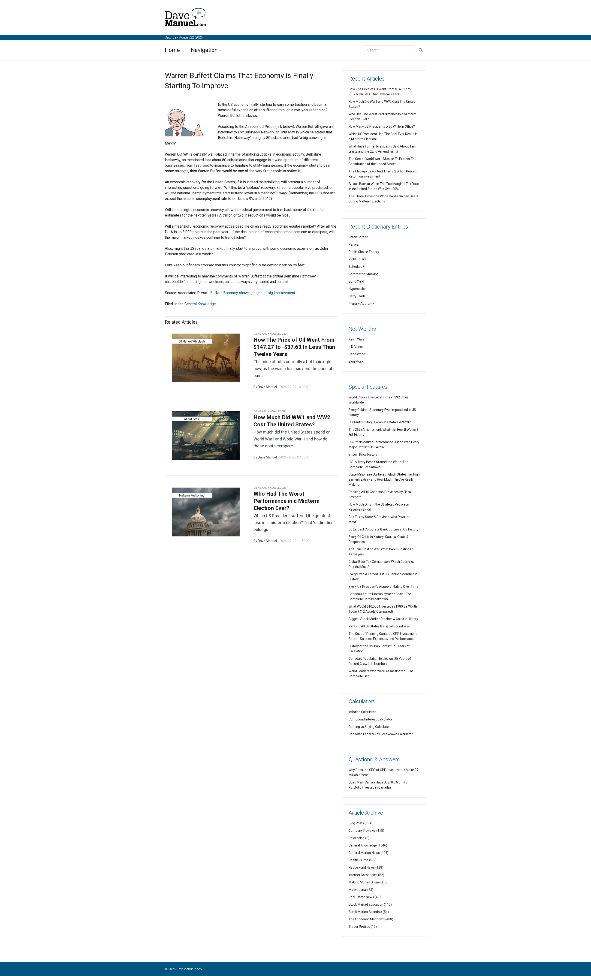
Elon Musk (356, 361)
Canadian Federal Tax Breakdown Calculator (381, 734)
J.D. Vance (356, 347)
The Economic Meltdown (367, 919)
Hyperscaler (357, 289)
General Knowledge (200, 304)
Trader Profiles (359, 926)
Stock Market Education (366, 904)
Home (172, 50)
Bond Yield (356, 281)
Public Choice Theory (364, 252)
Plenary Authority (361, 303)
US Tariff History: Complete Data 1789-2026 (381, 422)
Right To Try (357, 259)
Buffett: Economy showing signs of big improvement (252, 293)
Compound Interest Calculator (370, 719)
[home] (185, 18)
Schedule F (357, 266)
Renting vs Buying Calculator (369, 727)
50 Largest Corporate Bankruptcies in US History (383, 529)
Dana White (357, 354)
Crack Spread (358, 237)
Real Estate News (361, 897)
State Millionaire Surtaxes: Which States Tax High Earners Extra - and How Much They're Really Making (384, 479)
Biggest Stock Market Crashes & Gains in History (383, 619)
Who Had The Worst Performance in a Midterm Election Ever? (286, 501)
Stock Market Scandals (365, 912)
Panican (354, 244)
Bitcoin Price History (363, 454)
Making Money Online (364, 882)
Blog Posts (356, 823)
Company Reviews (362, 830)
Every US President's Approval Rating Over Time (383, 586)
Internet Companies (363, 875)
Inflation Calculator (362, 712)
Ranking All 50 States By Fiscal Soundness (379, 626)
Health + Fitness (360, 860)
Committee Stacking (364, 274)
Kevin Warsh (357, 339)
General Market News (364, 853)
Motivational (358, 890)
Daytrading (357, 838)
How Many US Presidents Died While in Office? (382, 126)
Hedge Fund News (362, 867)
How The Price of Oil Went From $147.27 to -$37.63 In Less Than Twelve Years (294, 347)
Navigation (204, 50)
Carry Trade (357, 296)
